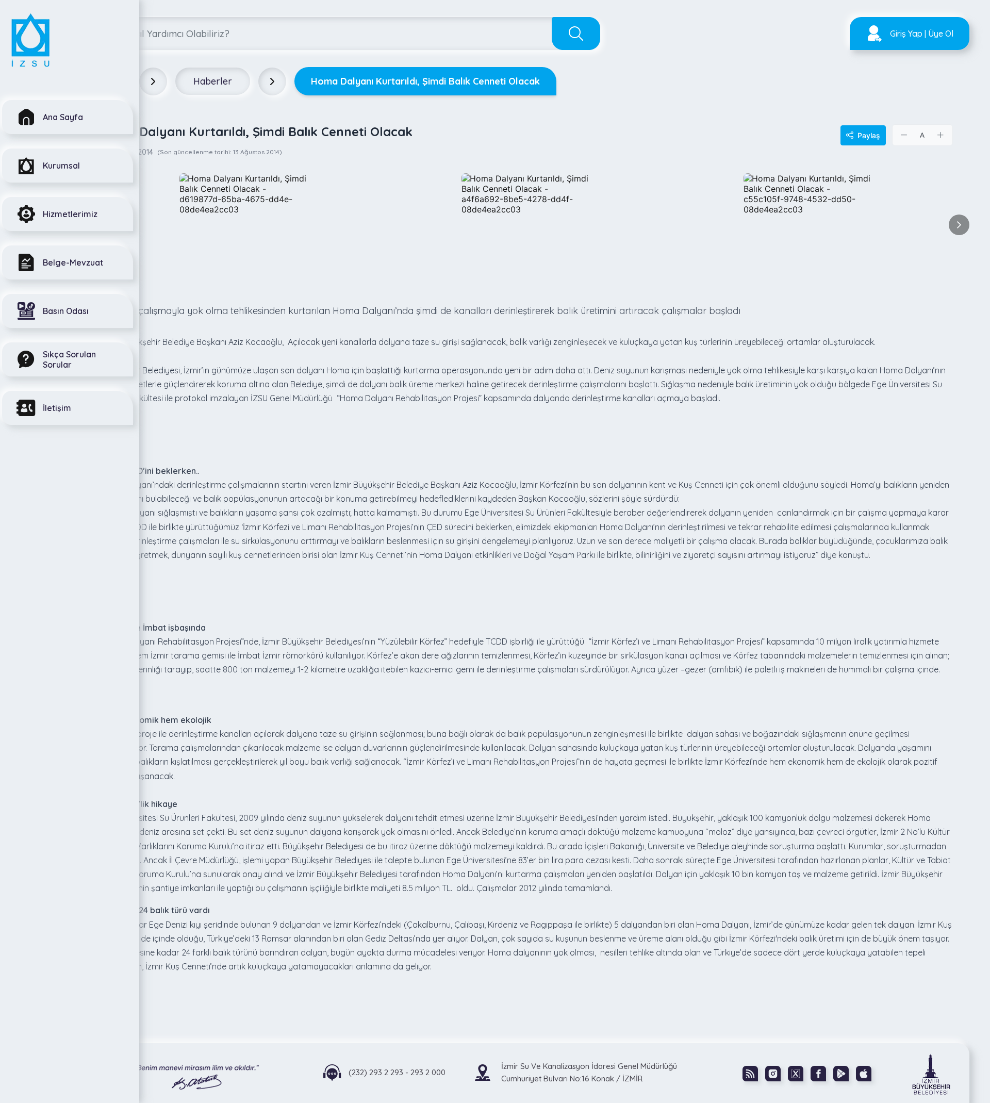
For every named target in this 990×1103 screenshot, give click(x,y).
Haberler (212, 81)
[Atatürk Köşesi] (178, 1072)
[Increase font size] (940, 135)
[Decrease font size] (904, 135)
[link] (914, 1073)
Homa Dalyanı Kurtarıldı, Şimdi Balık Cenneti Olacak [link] (425, 81)
